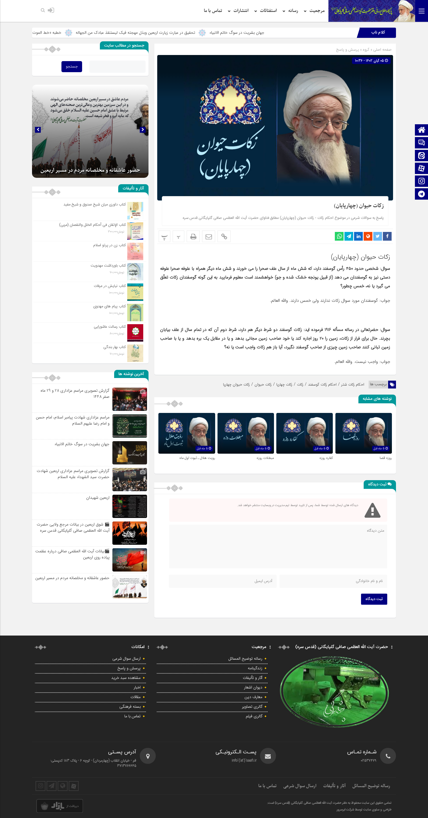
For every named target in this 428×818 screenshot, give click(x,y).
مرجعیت (317, 11)
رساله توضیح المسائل (245, 658)
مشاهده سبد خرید (126, 678)
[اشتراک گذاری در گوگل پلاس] (368, 236)
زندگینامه (255, 668)
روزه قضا (386, 458)
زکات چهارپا (284, 385)
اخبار (137, 687)
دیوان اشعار (253, 687)
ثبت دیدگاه (374, 599)
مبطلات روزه (265, 458)
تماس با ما (213, 11)
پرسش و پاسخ (347, 50)
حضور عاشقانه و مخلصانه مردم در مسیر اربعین (90, 170)
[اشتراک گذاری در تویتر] (377, 236)
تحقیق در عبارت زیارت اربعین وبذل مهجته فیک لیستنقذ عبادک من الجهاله (179, 32)
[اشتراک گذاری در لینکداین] (358, 236)
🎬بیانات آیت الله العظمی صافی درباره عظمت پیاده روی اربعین (72, 554)
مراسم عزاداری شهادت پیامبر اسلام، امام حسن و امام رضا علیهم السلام (72, 420)
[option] (90, 131)
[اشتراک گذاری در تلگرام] (348, 236)
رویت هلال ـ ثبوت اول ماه (197, 458)
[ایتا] (421, 156)
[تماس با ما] (421, 143)
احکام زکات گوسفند (322, 385)
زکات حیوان (263, 385)
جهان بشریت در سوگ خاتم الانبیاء (280, 32)
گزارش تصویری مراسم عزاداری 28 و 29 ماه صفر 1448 (74, 393)
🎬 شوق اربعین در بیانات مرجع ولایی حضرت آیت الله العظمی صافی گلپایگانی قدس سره (73, 527)
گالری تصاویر (252, 706)
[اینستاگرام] (421, 181)
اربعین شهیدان (97, 497)
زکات (300, 385)
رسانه (293, 11)
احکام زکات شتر (352, 385)
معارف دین (253, 697)
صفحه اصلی (382, 50)
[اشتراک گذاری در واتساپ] (339, 236)
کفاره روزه (326, 458)
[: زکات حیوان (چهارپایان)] (208, 236)
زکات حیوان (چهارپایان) (359, 206)
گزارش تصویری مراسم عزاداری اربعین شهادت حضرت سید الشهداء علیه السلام (73, 474)
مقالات (135, 697)
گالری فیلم (254, 716)
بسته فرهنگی (130, 706)
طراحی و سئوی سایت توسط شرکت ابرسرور (364, 809)
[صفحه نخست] (421, 130)
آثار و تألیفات (252, 678)
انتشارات (241, 11)
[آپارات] (421, 169)
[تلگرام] (421, 194)
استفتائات (268, 11)
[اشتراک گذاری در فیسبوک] (387, 236)
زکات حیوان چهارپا (236, 385)
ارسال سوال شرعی (126, 658)
